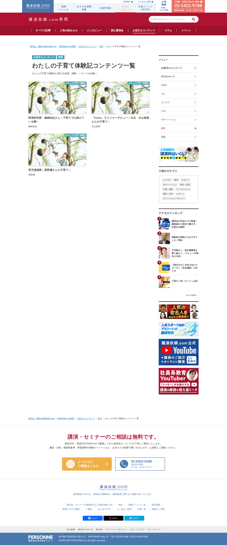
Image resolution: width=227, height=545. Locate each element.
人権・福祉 (168, 189)
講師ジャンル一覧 (137, 504)
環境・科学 (168, 194)
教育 (163, 128)
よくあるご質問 (144, 2)
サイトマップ (154, 529)
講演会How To (168, 76)
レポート (180, 194)
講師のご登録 (158, 509)
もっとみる (191, 295)
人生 (163, 111)
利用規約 (126, 2)
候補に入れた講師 (71, 509)
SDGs (164, 85)
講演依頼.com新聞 (66, 418)
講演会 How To (85, 529)
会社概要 (71, 529)
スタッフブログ (137, 529)
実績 (163, 137)
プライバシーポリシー (116, 529)
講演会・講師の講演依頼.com (41, 418)
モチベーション (168, 119)
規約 (120, 504)
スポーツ (185, 180)
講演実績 (156, 504)
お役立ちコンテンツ (171, 68)
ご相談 (88, 509)
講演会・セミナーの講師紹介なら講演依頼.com (90, 504)
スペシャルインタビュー (174, 198)
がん (163, 93)
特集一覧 (141, 509)
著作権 (99, 529)
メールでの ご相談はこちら (88, 463)
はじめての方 (104, 509)
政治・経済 (185, 184)
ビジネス (165, 102)
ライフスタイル (183, 189)
